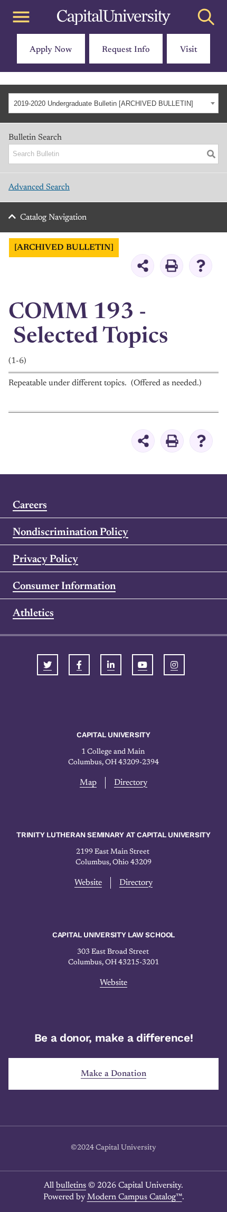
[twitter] (47, 664)
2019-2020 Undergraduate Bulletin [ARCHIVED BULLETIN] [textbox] (103, 103)
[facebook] (79, 664)
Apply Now (51, 50)
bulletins (71, 1185)
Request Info (126, 50)
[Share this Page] (142, 265)
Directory (130, 783)
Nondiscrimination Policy (70, 532)
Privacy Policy (45, 559)
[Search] (211, 154)
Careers (30, 505)
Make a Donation (113, 1074)
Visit (188, 50)
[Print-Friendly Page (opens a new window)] (171, 265)
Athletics (33, 613)
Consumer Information (64, 586)
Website (88, 883)
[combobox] (113, 103)
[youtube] (142, 664)
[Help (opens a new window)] (200, 265)
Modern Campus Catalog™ (134, 1197)
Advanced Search (39, 187)
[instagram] (174, 664)
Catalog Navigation (53, 217)
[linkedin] (110, 664)
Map (88, 783)
